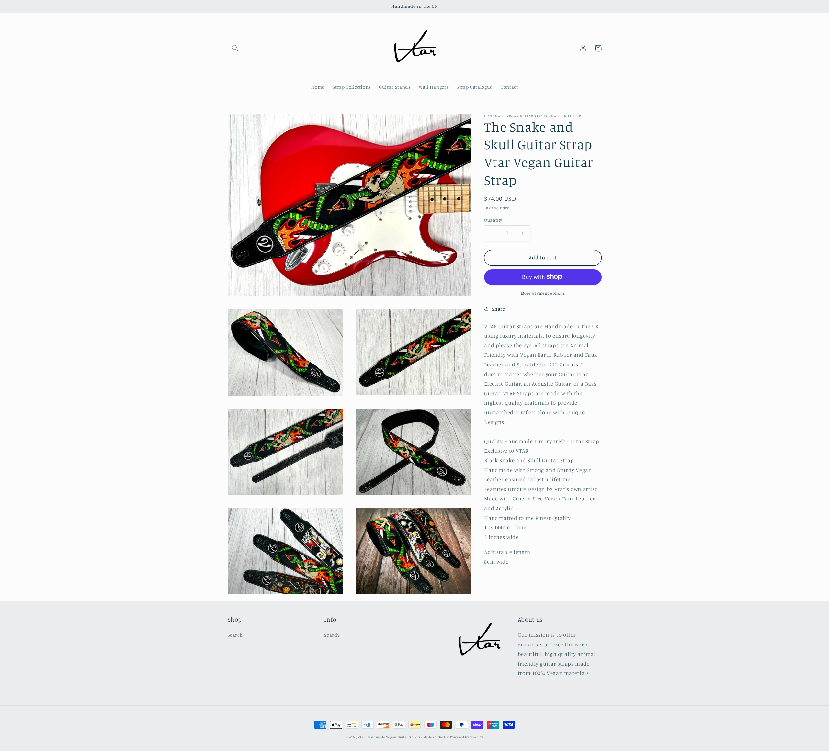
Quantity (493, 219)
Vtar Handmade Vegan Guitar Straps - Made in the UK (403, 737)
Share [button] (498, 308)
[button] (235, 48)
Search (235, 635)
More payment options (543, 292)
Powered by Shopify (466, 737)
